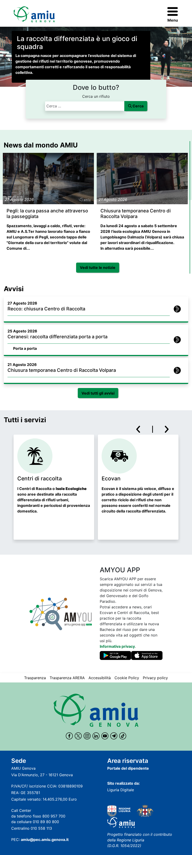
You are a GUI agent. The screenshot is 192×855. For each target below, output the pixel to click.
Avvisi (14, 289)
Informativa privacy (117, 646)
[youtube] (104, 735)
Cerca (138, 106)
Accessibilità (100, 677)
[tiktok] (122, 735)
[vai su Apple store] (146, 656)
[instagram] (87, 735)
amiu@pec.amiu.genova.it (45, 839)
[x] (78, 735)
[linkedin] (96, 735)
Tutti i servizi (25, 420)
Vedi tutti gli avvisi (97, 393)
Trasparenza (35, 677)
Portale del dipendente (128, 768)
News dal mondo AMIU (41, 145)
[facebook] (69, 735)
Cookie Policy (126, 677)
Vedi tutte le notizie (97, 267)
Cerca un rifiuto (96, 96)
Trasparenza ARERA (67, 677)
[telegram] (113, 735)
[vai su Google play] (115, 656)
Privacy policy (155, 677)
